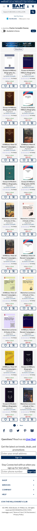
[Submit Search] (32, 12)
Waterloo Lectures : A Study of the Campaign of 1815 (9, 220)
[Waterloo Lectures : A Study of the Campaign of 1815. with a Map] (28, 284)
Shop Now (18, 49)
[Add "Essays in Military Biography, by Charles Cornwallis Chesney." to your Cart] (14, 86)
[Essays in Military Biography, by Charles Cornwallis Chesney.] (9, 61)
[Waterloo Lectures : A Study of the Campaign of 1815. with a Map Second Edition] (9, 321)
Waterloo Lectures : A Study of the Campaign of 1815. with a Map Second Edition (9, 331)
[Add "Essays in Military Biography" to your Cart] (32, 382)
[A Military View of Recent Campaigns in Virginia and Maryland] (28, 135)
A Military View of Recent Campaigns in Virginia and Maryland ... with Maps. (9, 294)
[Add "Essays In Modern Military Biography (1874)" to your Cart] (32, 123)
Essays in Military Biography (28, 368)
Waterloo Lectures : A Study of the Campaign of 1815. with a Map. (28, 220)
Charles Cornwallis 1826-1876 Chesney (29, 410)
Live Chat (31, 439)
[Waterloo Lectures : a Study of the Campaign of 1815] (28, 395)
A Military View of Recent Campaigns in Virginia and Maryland (28, 145)
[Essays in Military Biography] (28, 358)
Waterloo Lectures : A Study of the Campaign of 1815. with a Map (28, 294)
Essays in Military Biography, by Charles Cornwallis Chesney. (9, 71)
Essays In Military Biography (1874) (9, 108)
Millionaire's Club (24, 19)
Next (21, 425)
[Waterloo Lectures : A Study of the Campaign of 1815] (10, 209)
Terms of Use (18, 512)
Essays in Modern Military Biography (28, 71)
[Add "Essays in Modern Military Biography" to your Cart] (32, 86)
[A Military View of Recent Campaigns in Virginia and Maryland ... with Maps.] (9, 284)
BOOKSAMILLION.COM (21, 510)
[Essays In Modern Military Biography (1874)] (28, 98)
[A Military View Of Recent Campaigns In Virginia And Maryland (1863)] (9, 135)
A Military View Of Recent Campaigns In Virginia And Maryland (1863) (9, 145)
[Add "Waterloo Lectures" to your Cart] (14, 234)
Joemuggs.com (7, 512)
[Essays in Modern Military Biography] (28, 61)
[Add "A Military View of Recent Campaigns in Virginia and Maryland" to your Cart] (32, 160)
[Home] (18, 6)
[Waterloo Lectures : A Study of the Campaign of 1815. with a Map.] (28, 209)
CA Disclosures (29, 512)
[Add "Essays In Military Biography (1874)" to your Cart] (14, 123)
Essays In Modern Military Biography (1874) (28, 108)
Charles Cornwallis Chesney (10, 77)
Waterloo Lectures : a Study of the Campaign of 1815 (28, 405)
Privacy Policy (18, 514)
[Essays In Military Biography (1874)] (9, 98)
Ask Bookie (13, 19)
